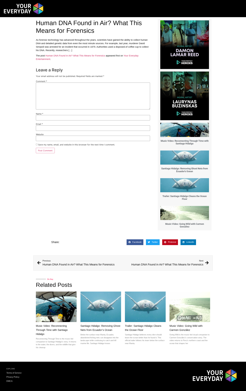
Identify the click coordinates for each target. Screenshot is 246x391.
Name (39, 114)
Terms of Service (14, 373)
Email (39, 124)
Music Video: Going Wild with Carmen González (184, 225)
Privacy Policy (12, 377)
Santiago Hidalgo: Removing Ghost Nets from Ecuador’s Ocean (184, 170)
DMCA (9, 381)
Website (40, 134)
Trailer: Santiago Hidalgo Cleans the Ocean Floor (184, 197)
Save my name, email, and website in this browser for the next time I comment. (76, 145)
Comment (41, 81)
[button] (135, 242)
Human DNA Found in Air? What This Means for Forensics (75, 55)
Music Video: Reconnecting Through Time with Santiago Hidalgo (185, 142)
